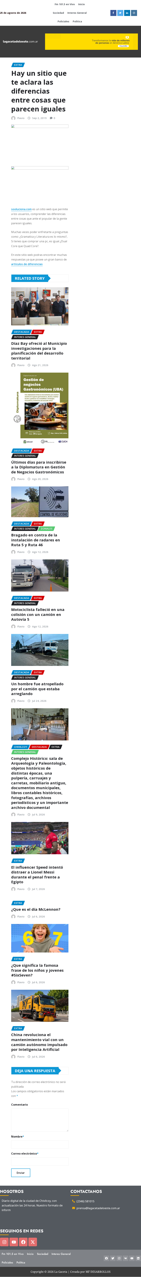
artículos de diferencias (27, 264)
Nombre (17, 1136)
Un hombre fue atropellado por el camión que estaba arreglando (37, 688)
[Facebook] (23, 1242)
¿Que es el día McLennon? (35, 909)
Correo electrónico (25, 1153)
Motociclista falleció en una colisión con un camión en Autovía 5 (37, 614)
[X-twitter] (32, 1242)
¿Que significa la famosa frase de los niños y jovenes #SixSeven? (37, 970)
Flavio (20, 118)
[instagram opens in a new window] (134, 13)
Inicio (81, 4)
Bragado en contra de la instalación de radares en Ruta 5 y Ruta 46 (35, 539)
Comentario (19, 1104)
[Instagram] (4, 1242)
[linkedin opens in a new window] (127, 13)
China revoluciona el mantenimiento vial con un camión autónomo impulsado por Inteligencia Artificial (39, 1042)
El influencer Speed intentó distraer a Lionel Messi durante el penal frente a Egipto (37, 874)
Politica (77, 21)
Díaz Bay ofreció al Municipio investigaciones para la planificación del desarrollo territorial (39, 351)
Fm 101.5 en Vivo (65, 4)
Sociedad (58, 12)
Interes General (77, 12)
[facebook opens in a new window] (113, 13)
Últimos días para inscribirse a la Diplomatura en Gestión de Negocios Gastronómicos (38, 466)
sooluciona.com (21, 209)
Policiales (63, 21)
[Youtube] (13, 1242)
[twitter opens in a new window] (120, 13)
